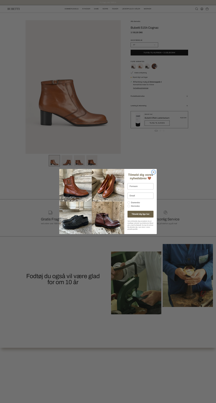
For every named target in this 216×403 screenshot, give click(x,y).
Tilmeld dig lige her (141, 214)
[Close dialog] (153, 172)
